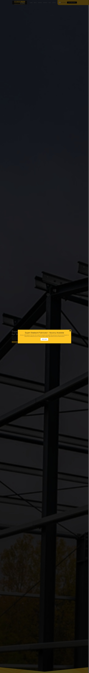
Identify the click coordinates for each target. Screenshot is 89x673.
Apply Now (44, 339)
